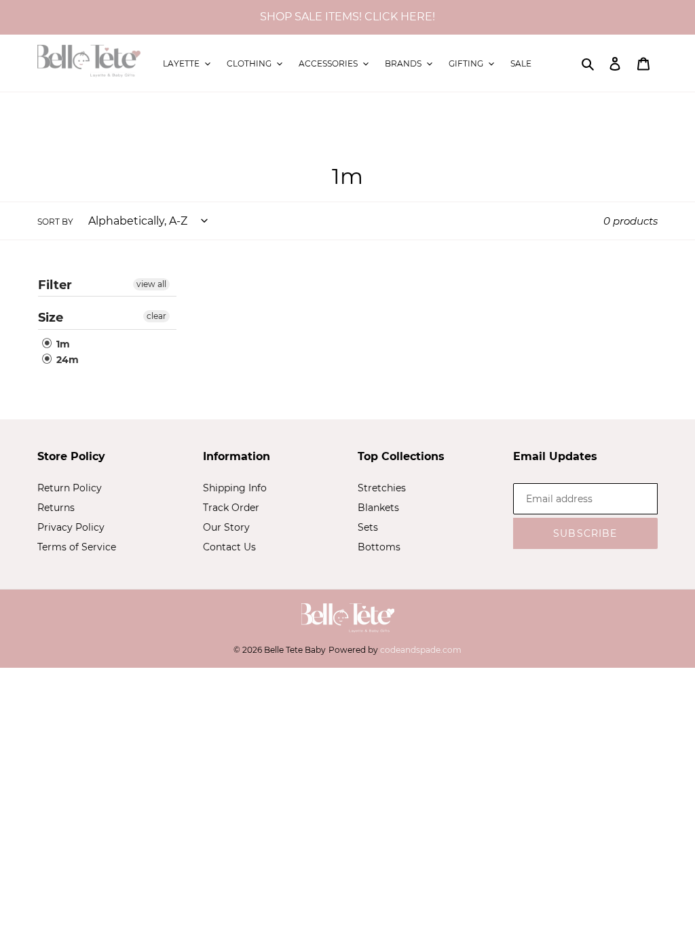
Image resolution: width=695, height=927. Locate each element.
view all (151, 284)
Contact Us (229, 547)
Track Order (231, 508)
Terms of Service (76, 547)
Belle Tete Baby (295, 650)
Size (50, 317)
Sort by (55, 221)
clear (156, 316)
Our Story (226, 527)
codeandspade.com (421, 650)
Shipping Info (235, 488)
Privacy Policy (71, 527)
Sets (368, 527)
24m (66, 360)
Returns (56, 508)
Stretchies (382, 488)
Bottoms (379, 547)
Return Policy (69, 488)
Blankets (378, 508)
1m (62, 344)
